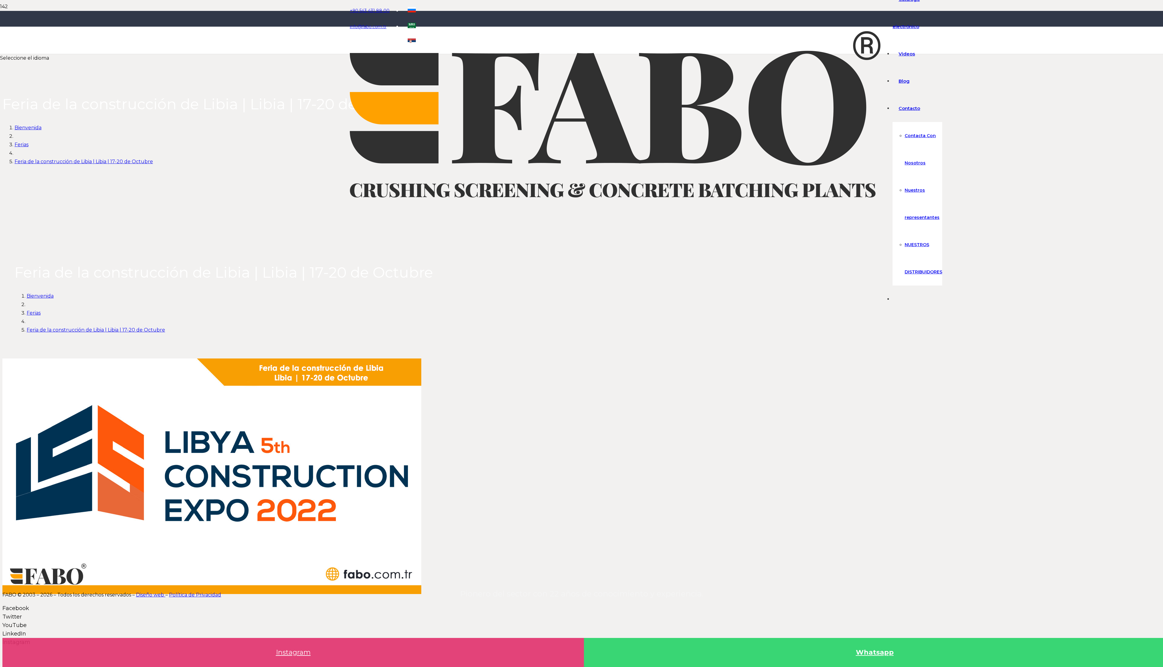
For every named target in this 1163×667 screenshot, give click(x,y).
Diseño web (150, 595)
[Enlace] (615, 196)
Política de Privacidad (195, 595)
